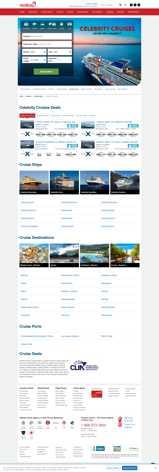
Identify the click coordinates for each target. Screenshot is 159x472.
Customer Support (78, 449)
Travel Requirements (25, 456)
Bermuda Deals (68, 115)
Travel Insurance (59, 454)
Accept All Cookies (129, 468)
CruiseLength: (26, 59)
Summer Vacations (24, 400)
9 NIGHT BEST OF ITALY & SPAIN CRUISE (117, 142)
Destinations (98, 89)
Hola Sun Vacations (131, 393)
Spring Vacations (24, 391)
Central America (42, 407)
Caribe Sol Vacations (131, 396)
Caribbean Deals (43, 115)
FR (125, 5)
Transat (128, 391)
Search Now (46, 71)
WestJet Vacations (113, 391)
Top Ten (51, 89)
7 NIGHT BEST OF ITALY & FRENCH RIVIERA (56, 121)
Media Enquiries (42, 454)
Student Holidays (24, 407)
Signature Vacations (113, 396)
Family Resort (77, 400)
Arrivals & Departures (43, 447)
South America (41, 405)
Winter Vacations (24, 393)
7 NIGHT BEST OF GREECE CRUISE (114, 121)
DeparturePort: (53, 59)
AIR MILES (41, 451)
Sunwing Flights (59, 393)
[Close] (155, 468)
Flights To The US (60, 402)
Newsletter (22, 454)
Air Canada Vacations (114, 393)
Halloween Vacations (25, 405)
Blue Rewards (122, 89)
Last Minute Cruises (39, 89)
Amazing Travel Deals (79, 410)
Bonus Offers (25, 89)
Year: (51, 52)
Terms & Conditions (25, 447)
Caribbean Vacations (43, 400)
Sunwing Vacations (130, 388)
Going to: (27, 36)
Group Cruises (110, 89)
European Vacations (43, 402)
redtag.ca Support (78, 456)
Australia (92, 115)
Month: (26, 52)
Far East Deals (81, 115)
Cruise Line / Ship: (30, 44)
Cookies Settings (113, 468)
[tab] (25, 25)
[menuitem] (47, 11)
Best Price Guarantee (128, 419)
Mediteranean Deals (27, 115)
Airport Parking (59, 452)
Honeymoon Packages (79, 407)
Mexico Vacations (42, 393)
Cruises (28, 96)
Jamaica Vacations (42, 398)
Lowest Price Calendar (129, 425)
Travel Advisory (77, 447)
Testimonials (58, 447)
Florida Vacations (77, 395)
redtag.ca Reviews (60, 457)
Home (21, 96)
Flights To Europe (60, 398)
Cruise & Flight (62, 89)
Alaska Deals (55, 115)
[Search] (120, 4)
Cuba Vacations (42, 391)
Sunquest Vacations (113, 388)
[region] (79, 468)
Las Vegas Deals (77, 393)
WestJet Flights (59, 391)
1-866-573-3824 (91, 3)
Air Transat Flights (60, 400)
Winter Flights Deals (60, 395)
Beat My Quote (41, 449)
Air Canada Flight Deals (61, 405)
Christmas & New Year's (26, 410)
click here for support (90, 6)
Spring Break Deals (25, 398)
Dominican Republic (43, 395)
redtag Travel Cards (96, 388)
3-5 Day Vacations (78, 402)
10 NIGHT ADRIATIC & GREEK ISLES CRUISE (56, 142)
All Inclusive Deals (78, 398)
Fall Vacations (23, 402)
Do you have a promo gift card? (77, 452)
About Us (22, 451)
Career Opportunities (61, 450)
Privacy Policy (23, 449)
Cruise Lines (74, 89)
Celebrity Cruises (40, 127)
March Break (23, 395)
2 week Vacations (78, 405)
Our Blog (75, 391)
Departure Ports (86, 89)
